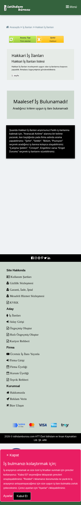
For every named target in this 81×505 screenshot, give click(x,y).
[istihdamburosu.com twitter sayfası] (46, 258)
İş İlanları (27, 27)
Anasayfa (15, 27)
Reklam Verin (18, 398)
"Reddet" (28, 479)
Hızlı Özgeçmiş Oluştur (24, 334)
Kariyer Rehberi (19, 341)
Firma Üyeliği (18, 366)
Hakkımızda (17, 392)
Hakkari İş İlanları (44, 27)
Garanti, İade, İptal (21, 289)
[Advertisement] (40, 209)
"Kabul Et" (22, 474)
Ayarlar (8, 495)
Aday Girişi (16, 321)
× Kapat (12, 455)
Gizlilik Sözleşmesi (21, 283)
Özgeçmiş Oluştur (20, 328)
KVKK (13, 302)
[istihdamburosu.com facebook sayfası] (32, 258)
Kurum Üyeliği (19, 373)
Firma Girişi (16, 360)
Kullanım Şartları (20, 276)
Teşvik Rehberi (18, 379)
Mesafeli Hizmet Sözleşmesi (26, 295)
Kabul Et (22, 496)
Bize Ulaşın (16, 405)
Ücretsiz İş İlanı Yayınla (24, 353)
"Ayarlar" (43, 488)
